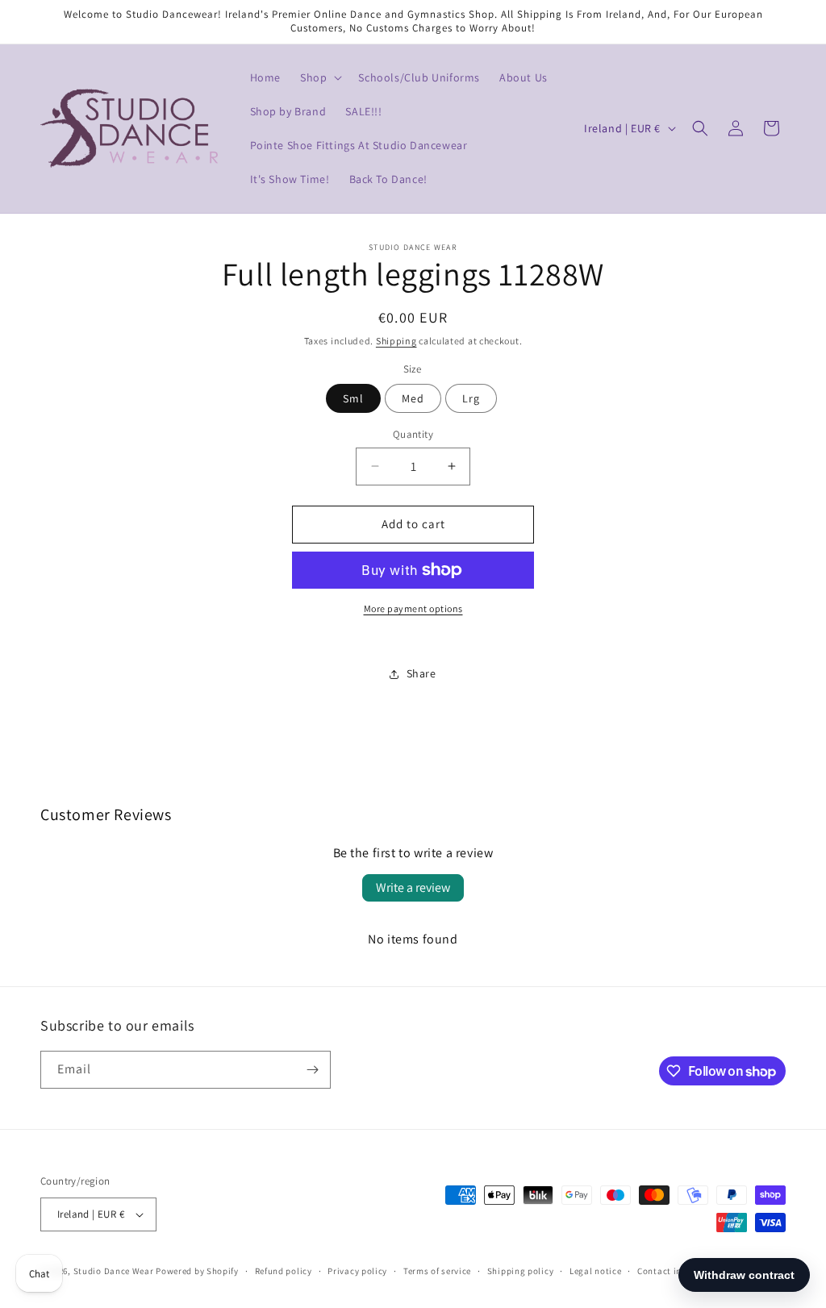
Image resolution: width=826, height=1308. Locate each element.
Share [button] (421, 673)
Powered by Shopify (197, 1271)
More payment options (413, 608)
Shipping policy (520, 1271)
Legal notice (595, 1271)
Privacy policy (357, 1271)
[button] (319, 77)
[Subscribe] (312, 1070)
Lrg (471, 398)
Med (413, 398)
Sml (353, 398)
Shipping (396, 341)
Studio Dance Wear (113, 1271)
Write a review (413, 887)
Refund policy (283, 1271)
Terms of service (437, 1271)
